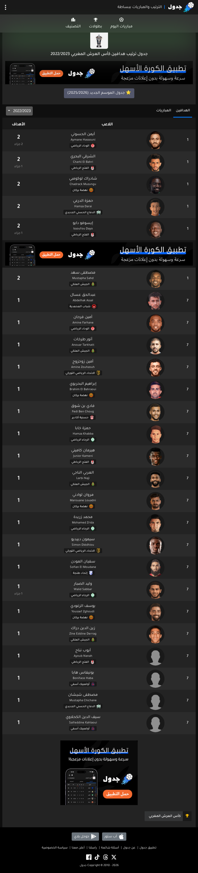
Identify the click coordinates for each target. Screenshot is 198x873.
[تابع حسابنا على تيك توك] (97, 857)
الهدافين (183, 111)
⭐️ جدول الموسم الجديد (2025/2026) (99, 93)
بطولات (95, 27)
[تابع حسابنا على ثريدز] (105, 857)
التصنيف (73, 27)
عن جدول (129, 848)
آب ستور (111, 836)
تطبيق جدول (147, 848)
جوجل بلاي (82, 836)
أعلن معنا (78, 848)
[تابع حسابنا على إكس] (113, 857)
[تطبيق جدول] (99, 73)
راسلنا (93, 848)
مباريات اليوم (121, 27)
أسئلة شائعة (110, 848)
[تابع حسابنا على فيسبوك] (88, 857)
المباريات (163, 111)
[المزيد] (5, 7)
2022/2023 (21, 111)
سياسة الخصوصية (55, 848)
